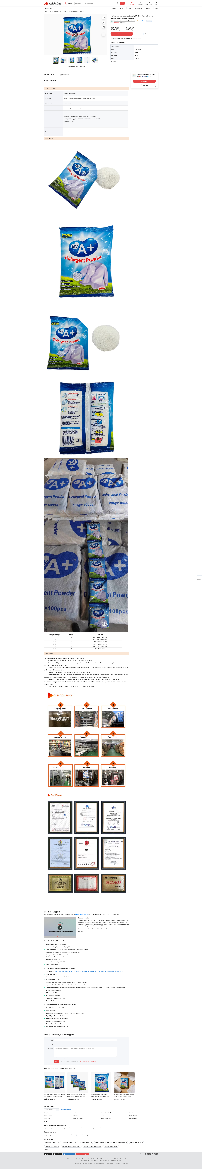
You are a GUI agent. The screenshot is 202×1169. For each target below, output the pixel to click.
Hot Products (69, 1158)
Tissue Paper (104, 971)
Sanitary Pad (71, 971)
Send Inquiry (122, 34)
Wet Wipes (131, 1113)
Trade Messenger (69, 1154)
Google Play (58, 1154)
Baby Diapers (47, 1113)
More (45, 1149)
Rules (156, 8)
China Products (76, 1158)
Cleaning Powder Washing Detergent (71, 1146)
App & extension (139, 8)
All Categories (49, 8)
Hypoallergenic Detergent (51, 1135)
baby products (133, 1118)
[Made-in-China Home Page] (52, 3)
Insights (134, 1158)
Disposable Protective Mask (115, 971)
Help (130, 8)
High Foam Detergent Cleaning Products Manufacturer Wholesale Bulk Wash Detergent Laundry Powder (77, 1096)
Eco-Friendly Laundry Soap (84, 1135)
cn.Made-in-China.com (116, 1160)
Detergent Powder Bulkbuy (111, 1146)
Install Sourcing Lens (83, 1154)
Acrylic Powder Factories (86, 1142)
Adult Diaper (65, 971)
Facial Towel (47, 1118)
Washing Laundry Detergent (52, 1146)
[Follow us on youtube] (152, 1154)
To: (52, 1044)
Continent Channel (119, 1158)
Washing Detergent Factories (102, 1142)
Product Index (128, 1158)
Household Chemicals (68, 11)
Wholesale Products (101, 1158)
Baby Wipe (78, 971)
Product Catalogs (66, 1109)
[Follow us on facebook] (145, 1154)
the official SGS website (81, 914)
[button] (117, 3)
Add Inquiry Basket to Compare (76, 66)
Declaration (117, 1163)
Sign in (156, 4)
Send (56, 1061)
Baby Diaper (58, 971)
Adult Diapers (76, 1113)
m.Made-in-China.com (104, 1160)
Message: (50, 1048)
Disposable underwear (78, 1118)
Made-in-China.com (94, 1160)
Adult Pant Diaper (95, 971)
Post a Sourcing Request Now (88, 1061)
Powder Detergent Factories (70, 1142)
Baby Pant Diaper (86, 971)
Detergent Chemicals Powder (120, 1142)
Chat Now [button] (147, 34)
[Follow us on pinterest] (155, 1154)
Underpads (75, 1115)
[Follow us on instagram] (150, 1154)
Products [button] (69, 3)
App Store (48, 1154)
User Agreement (109, 1163)
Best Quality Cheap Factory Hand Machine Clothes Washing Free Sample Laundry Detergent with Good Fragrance (54, 1096)
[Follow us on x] (148, 1154)
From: (51, 1040)
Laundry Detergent (80, 11)
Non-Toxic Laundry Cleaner (67, 1135)
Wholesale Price (110, 1158)
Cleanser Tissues (48, 1115)
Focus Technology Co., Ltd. (90, 1163)
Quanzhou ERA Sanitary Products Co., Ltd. (124, 21)
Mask (102, 1115)
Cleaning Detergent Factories (52, 1142)
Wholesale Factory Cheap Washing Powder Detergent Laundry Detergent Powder (100, 1096)
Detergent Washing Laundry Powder (92, 1146)
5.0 (139, 76)
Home (45, 11)
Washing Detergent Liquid (136, 1142)
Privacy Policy (125, 1163)
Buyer (121, 8)
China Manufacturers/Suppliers (88, 1158)
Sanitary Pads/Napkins (106, 1113)
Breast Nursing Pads (106, 1118)
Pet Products (132, 1115)
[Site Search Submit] (122, 3)
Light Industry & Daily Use (55, 11)
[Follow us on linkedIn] (157, 1154)
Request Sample (137, 38)
